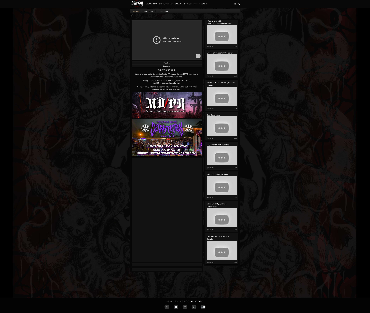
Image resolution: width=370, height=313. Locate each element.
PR (172, 4)
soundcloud (163, 11)
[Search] (239, 4)
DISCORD (203, 4)
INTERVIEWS (164, 4)
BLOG (155, 4)
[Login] (235, 4)
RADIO (148, 4)
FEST (195, 4)
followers (148, 11)
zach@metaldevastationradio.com (166, 83)
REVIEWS (188, 4)
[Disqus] (167, 185)
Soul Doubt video (213, 115)
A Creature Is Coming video (217, 174)
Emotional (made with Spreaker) (219, 23)
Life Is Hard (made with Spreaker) (220, 52)
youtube (136, 11)
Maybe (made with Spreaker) (218, 144)
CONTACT (178, 4)
